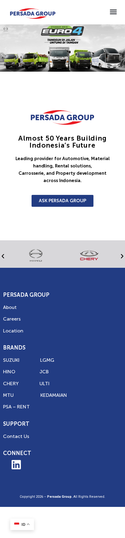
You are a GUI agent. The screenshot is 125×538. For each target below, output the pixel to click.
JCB (44, 372)
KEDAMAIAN (53, 395)
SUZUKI (11, 360)
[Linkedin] (16, 464)
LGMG (47, 360)
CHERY (11, 383)
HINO (9, 372)
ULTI (44, 383)
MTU (8, 395)
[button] (113, 12)
